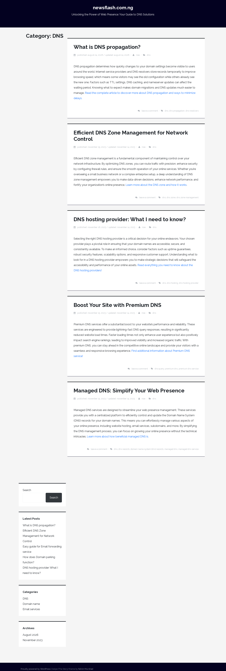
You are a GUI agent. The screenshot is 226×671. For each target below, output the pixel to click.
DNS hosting (172, 283)
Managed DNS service (188, 449)
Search (27, 490)
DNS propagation (177, 111)
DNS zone (171, 197)
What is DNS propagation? (107, 47)
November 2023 (33, 640)
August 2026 (30, 634)
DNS (148, 55)
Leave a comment (150, 111)
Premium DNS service (189, 368)
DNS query (159, 368)
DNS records (124, 449)
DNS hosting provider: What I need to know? (130, 219)
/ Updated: (103, 55)
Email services (31, 609)
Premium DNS (171, 368)
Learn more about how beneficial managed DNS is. (118, 436)
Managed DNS (170, 449)
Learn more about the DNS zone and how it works (156, 184)
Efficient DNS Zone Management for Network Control (38, 536)
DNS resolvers (192, 111)
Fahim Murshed (85, 669)
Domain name (31, 603)
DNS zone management (188, 197)
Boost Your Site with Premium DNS (117, 305)
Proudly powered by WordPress (35, 669)
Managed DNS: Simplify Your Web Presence (129, 390)
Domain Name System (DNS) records (147, 449)
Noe (138, 55)
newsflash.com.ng (113, 7)
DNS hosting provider (189, 283)
